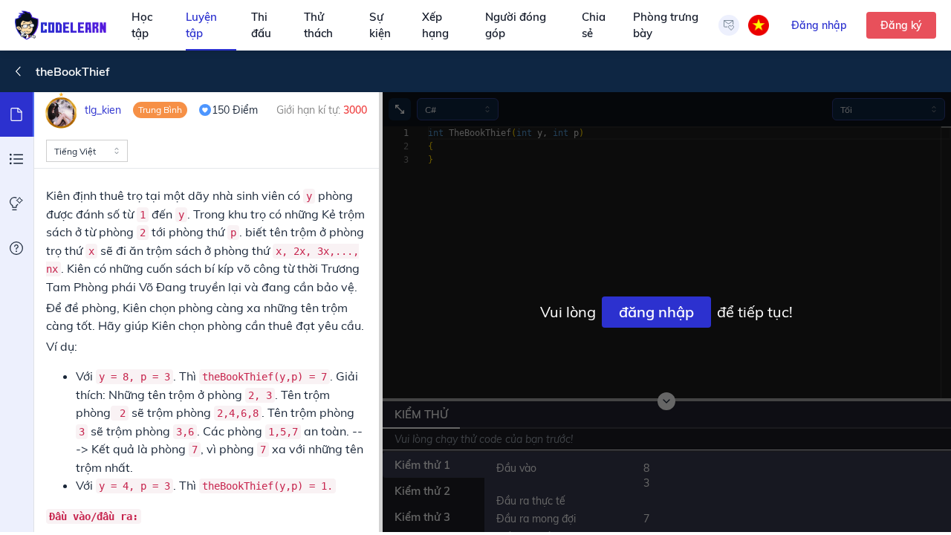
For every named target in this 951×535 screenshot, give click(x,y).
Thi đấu (261, 25)
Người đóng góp (515, 25)
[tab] (17, 114)
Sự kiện (380, 25)
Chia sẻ (594, 25)
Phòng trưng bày (665, 25)
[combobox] (87, 151)
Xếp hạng (435, 25)
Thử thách (318, 25)
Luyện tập (201, 25)
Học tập (142, 25)
